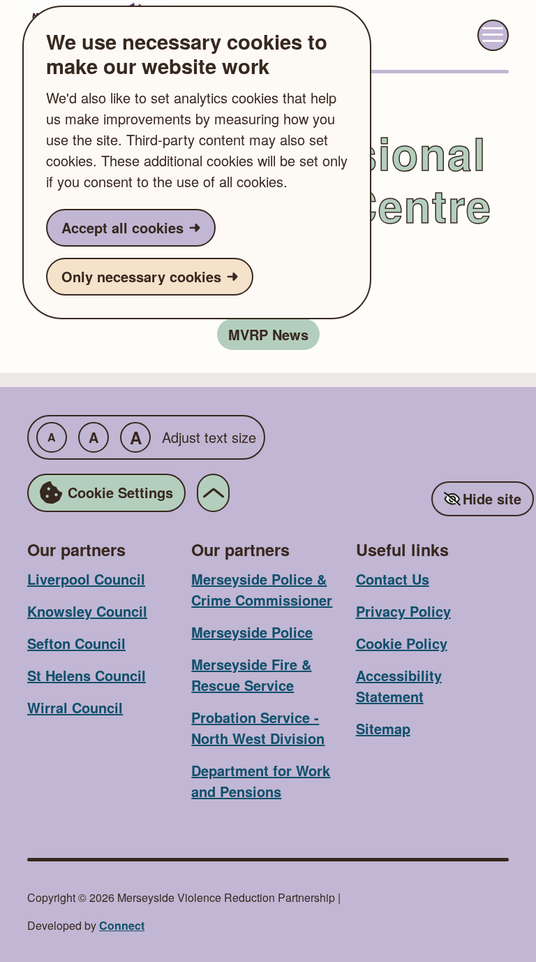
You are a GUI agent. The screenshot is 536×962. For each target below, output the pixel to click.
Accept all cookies (122, 227)
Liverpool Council (86, 579)
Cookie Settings (120, 492)
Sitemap (383, 728)
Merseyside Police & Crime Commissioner (261, 589)
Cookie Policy (401, 643)
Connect (121, 925)
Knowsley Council (87, 611)
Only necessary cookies (141, 276)
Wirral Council (75, 707)
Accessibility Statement (399, 685)
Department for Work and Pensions (260, 780)
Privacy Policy (403, 611)
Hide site (492, 498)
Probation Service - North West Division (258, 727)
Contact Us (392, 579)
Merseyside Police (252, 632)
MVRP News (268, 334)
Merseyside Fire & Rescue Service (251, 674)
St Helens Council (86, 675)
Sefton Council (76, 643)
